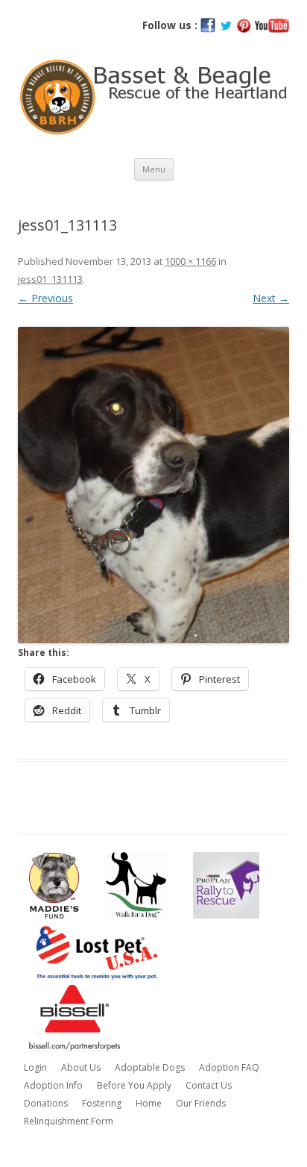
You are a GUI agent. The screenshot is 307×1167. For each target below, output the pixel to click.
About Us (81, 1067)
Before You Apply (134, 1085)
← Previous (45, 298)
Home (149, 1103)
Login (35, 1067)
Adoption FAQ (229, 1067)
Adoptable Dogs (150, 1067)
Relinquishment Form (68, 1121)
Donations (46, 1103)
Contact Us (209, 1085)
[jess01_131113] (153, 485)
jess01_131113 (50, 279)
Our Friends (201, 1103)
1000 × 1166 (190, 261)
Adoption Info (53, 1085)
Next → (271, 298)
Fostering (101, 1103)
